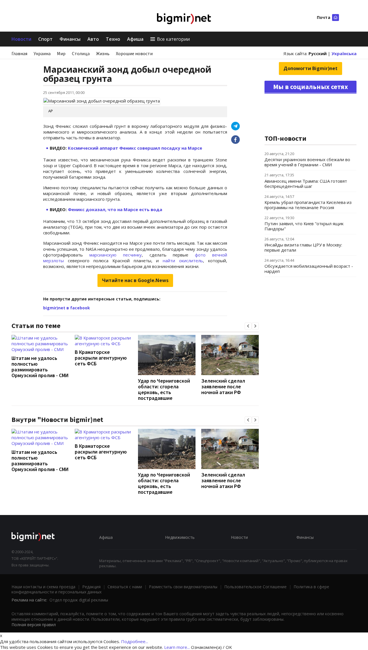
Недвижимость (180, 537)
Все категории (173, 39)
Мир (61, 53)
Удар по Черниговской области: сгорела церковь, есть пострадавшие (164, 389)
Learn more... (177, 647)
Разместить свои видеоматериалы (183, 586)
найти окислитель (183, 260)
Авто (93, 39)
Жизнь (103, 53)
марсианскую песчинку (115, 255)
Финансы (70, 39)
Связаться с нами (125, 586)
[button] (248, 326)
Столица (81, 53)
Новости (21, 39)
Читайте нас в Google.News (135, 280)
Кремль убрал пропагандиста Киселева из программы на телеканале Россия (308, 204)
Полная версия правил (34, 624)
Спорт (45, 39)
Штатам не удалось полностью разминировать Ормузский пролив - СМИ (40, 367)
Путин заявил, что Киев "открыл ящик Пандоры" (304, 226)
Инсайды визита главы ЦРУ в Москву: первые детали (303, 247)
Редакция (91, 586)
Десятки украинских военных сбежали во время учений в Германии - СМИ (307, 162)
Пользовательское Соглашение (255, 586)
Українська (343, 53)
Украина (42, 53)
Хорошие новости (134, 53)
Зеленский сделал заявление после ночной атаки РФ (223, 386)
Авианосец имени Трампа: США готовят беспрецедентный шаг (305, 183)
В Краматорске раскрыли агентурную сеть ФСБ (101, 358)
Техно (113, 39)
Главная (19, 53)
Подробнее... (134, 641)
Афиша (135, 39)
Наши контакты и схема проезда (43, 586)
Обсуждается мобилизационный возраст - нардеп (308, 268)
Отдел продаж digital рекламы (78, 600)
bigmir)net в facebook (66, 307)
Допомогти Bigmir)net (310, 68)
